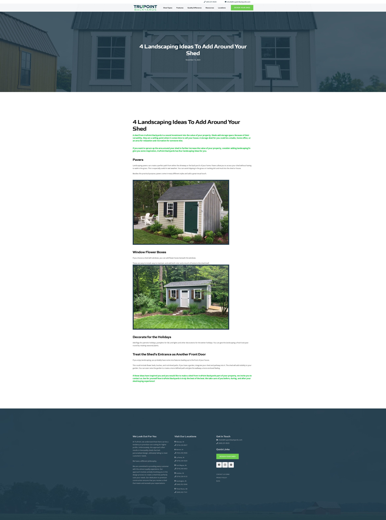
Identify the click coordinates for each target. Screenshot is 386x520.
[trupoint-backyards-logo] (145, 7)
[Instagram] (225, 465)
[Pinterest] (231, 465)
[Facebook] (219, 465)
